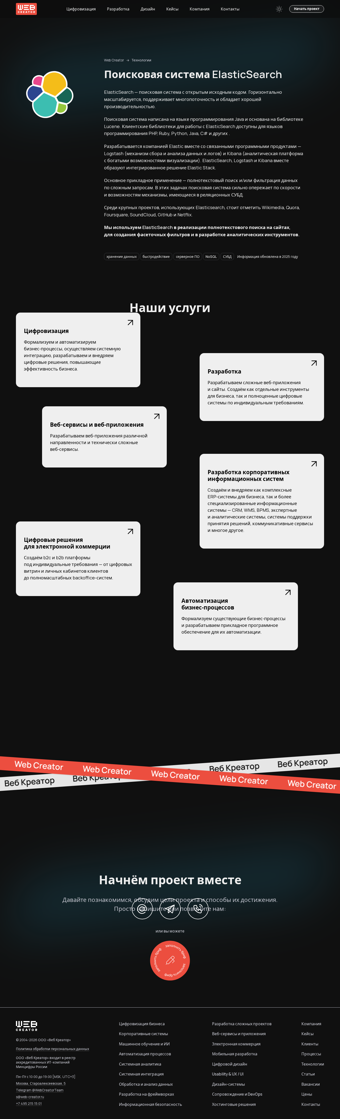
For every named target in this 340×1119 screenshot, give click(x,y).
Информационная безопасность (150, 1104)
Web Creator (114, 60)
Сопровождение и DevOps (237, 1094)
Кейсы (172, 9)
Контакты (230, 9)
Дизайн (148, 9)
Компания (200, 9)
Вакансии (310, 1084)
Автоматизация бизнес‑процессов (207, 604)
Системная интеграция (141, 1074)
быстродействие (156, 256)
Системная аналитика (140, 1064)
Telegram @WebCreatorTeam (39, 1090)
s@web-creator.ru (30, 1097)
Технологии (141, 60)
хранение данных (122, 256)
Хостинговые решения (234, 1104)
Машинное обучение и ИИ (144, 1044)
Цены (306, 1094)
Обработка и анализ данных (146, 1084)
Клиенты (309, 1044)
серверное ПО (188, 256)
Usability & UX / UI (227, 1074)
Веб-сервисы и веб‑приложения (97, 424)
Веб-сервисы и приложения (239, 1033)
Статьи (308, 1074)
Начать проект (306, 8)
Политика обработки (52, 1049)
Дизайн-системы (228, 1084)
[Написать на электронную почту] (142, 908)
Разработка (118, 9)
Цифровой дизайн (229, 1064)
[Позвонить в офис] (198, 908)
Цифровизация (81, 9)
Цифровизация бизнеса (142, 1023)
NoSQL (211, 256)
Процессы (311, 1054)
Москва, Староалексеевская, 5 (41, 1083)
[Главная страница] (26, 9)
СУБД (227, 256)
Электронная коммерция (236, 1044)
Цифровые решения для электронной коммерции (67, 543)
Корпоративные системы (143, 1033)
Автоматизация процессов (145, 1054)
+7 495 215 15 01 (29, 1103)
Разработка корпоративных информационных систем (248, 475)
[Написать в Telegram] (170, 908)
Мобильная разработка (234, 1054)
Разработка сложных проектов (242, 1023)
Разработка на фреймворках (146, 1094)
